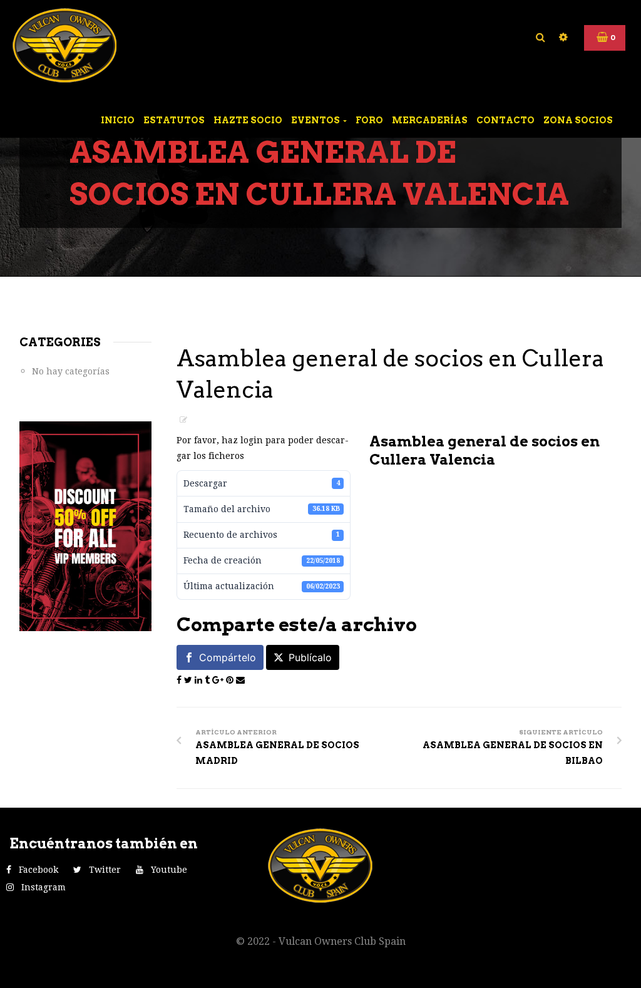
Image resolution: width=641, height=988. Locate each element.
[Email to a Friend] (240, 680)
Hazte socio (247, 120)
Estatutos (174, 120)
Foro (369, 120)
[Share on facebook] (180, 680)
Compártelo (227, 657)
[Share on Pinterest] (231, 680)
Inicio (118, 120)
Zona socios (578, 120)
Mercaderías (430, 120)
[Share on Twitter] (189, 680)
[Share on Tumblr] (208, 680)
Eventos (316, 120)
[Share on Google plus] (219, 680)
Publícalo (310, 657)
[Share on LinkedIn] (200, 680)
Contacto (505, 120)
